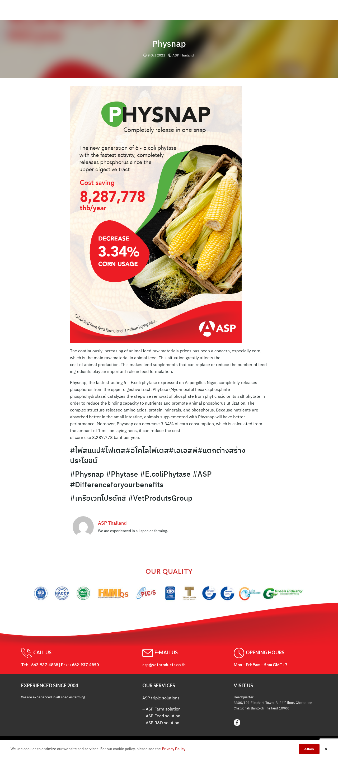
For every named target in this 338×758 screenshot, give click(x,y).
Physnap (169, 43)
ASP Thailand (183, 55)
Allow (309, 749)
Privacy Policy (173, 748)
